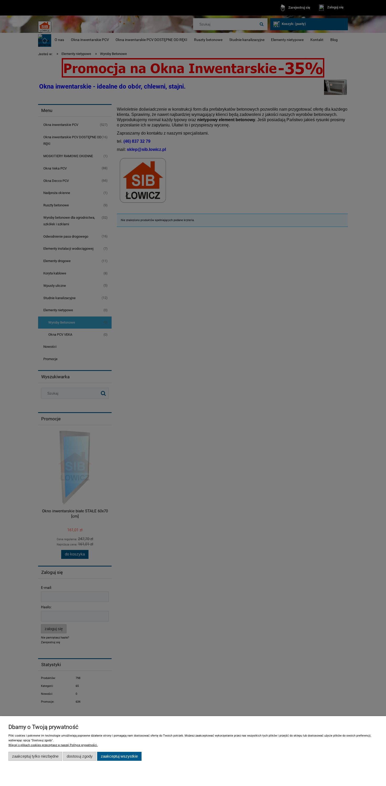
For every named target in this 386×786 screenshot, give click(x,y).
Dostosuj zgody (80, 756)
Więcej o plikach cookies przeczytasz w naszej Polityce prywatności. (53, 745)
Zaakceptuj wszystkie (119, 756)
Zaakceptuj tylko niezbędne (35, 756)
